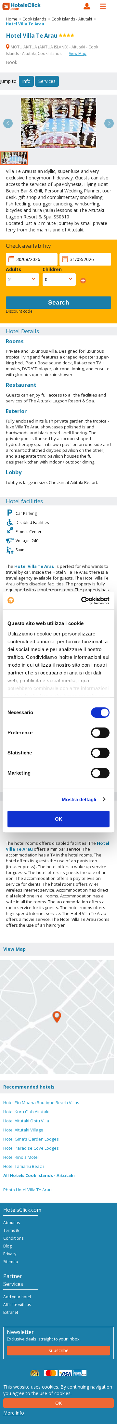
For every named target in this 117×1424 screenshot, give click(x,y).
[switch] (100, 732)
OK (58, 819)
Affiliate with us (17, 1304)
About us (11, 1222)
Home (11, 19)
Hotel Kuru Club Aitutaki (26, 1112)
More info (13, 1413)
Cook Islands (34, 19)
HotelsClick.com (21, 6)
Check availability (28, 245)
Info (26, 81)
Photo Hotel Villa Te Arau (27, 1190)
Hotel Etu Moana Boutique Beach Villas (41, 1102)
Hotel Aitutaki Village (23, 1130)
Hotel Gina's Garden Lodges (31, 1139)
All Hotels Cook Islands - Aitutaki (39, 1175)
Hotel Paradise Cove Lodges (31, 1148)
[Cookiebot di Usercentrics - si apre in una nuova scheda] (83, 600)
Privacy (9, 1254)
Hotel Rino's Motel (21, 1157)
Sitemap (10, 1261)
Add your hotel (17, 1297)
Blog (7, 1246)
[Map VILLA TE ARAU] (57, 1017)
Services (47, 81)
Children (52, 269)
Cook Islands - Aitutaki (71, 19)
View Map (77, 53)
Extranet (10, 1312)
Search (58, 302)
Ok (58, 1403)
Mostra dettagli (79, 799)
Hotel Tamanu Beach (23, 1166)
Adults (13, 269)
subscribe (59, 1350)
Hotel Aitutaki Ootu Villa (26, 1121)
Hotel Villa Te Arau (25, 24)
